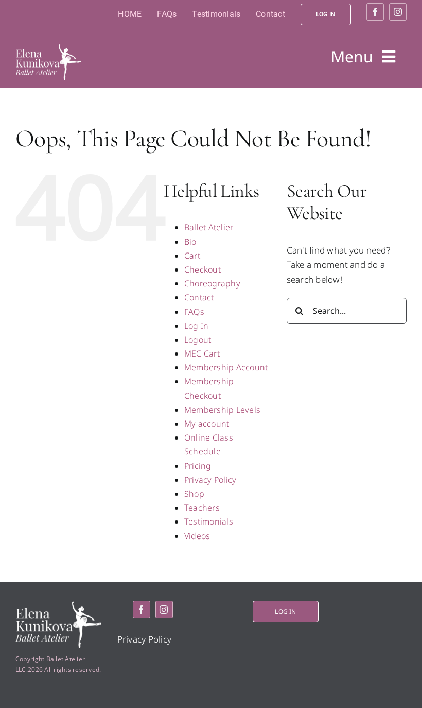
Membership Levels (222, 409)
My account (207, 423)
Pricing (198, 465)
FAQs (194, 311)
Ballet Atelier (209, 227)
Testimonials (208, 521)
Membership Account (226, 367)
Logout (198, 339)
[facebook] (375, 12)
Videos (197, 536)
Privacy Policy (210, 479)
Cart (192, 255)
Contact (199, 297)
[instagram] (398, 12)
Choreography (212, 283)
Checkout (202, 269)
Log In (196, 325)
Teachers (202, 507)
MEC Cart (202, 353)
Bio (190, 241)
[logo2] (48, 48)
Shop (194, 493)
